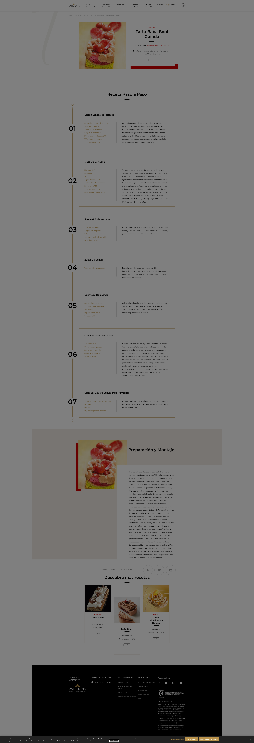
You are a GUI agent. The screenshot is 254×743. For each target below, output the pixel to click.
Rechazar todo (191, 739)
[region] (127, 739)
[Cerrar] (251, 739)
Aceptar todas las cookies (209, 739)
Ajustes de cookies (177, 739)
